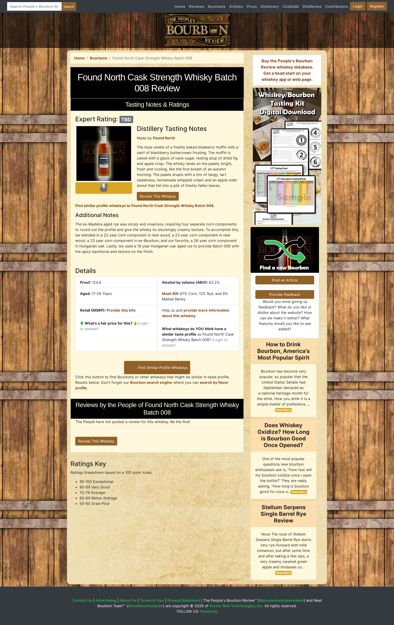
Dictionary (270, 6)
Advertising (106, 600)
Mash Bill (170, 293)
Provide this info (121, 310)
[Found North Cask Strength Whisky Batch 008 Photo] (103, 153)
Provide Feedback (284, 294)
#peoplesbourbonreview (281, 600)
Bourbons (217, 6)
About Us (128, 600)
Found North (164, 138)
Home (180, 6)
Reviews (196, 6)
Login (358, 6)
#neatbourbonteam (145, 606)
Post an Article (285, 280)
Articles (236, 6)
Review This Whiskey (158, 196)
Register (377, 6)
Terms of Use (152, 600)
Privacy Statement (183, 600)
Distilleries (312, 6)
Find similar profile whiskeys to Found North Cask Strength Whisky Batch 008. (145, 205)
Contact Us (82, 600)
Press (252, 6)
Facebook (208, 611)
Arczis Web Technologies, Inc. (236, 606)
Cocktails (291, 6)
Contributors (336, 6)
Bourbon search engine (151, 382)
